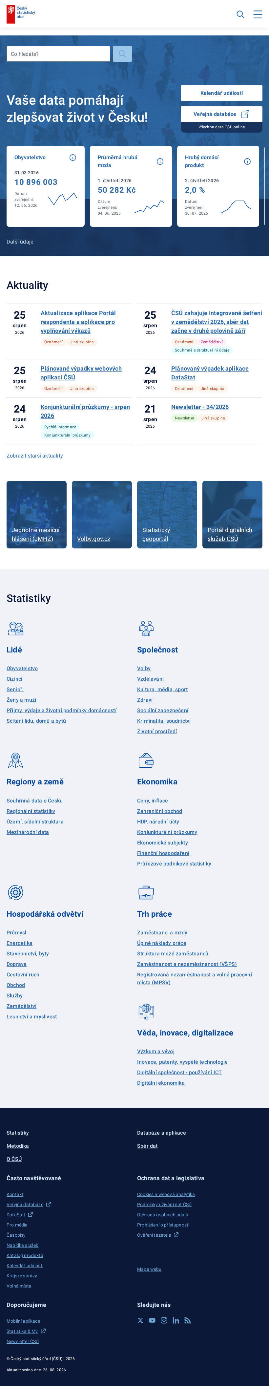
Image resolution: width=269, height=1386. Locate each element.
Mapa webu (149, 1269)
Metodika (18, 1146)
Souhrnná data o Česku (35, 801)
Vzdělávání (150, 679)
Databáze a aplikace (161, 1133)
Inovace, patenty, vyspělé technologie (182, 1062)
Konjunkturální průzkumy (167, 832)
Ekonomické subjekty (162, 843)
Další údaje (20, 242)
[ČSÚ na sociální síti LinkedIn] (176, 1320)
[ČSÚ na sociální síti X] (140, 1320)
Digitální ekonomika (161, 1083)
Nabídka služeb (22, 1245)
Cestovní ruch (23, 974)
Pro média (17, 1224)
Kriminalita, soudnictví (164, 721)
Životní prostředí (157, 731)
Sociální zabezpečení (162, 710)
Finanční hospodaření (163, 853)
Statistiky (18, 1133)
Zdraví (145, 700)
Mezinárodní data (28, 832)
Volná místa (19, 1286)
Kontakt (15, 1194)
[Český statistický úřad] (21, 14)
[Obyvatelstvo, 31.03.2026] (46, 186)
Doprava (17, 964)
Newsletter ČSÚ (23, 1341)
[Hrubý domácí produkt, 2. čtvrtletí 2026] (218, 186)
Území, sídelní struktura (35, 822)
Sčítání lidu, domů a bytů (36, 721)
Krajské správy (22, 1275)
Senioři (15, 689)
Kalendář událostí (221, 93)
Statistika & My (22, 1331)
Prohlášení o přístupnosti (163, 1224)
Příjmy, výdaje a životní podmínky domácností (61, 710)
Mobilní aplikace (23, 1321)
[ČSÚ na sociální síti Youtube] (152, 1320)
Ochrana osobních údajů (162, 1214)
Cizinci (14, 679)
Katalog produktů (25, 1255)
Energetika (19, 943)
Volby (144, 668)
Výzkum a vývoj (156, 1051)
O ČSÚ (14, 1159)
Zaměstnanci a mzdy (162, 932)
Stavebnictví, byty (28, 953)
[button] (73, 157)
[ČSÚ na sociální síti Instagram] (164, 1320)
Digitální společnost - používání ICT (179, 1072)
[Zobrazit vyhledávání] (240, 14)
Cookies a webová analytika (166, 1194)
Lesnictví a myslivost (32, 1016)
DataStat (16, 1214)
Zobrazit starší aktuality (35, 456)
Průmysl (16, 932)
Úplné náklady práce (161, 943)
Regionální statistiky (31, 811)
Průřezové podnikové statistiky (174, 864)
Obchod (16, 985)
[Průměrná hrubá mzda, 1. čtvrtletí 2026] (131, 186)
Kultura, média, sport (162, 689)
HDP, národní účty (158, 822)
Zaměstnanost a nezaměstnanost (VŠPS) (187, 964)
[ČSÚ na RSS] (187, 1320)
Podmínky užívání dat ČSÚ (164, 1204)
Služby (15, 995)
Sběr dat (147, 1146)
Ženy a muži (21, 700)
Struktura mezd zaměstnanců (172, 953)
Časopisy (16, 1235)
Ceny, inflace (152, 801)
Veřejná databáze (215, 114)
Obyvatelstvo (22, 668)
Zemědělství (21, 1006)
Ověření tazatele (154, 1235)
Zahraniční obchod (159, 811)
